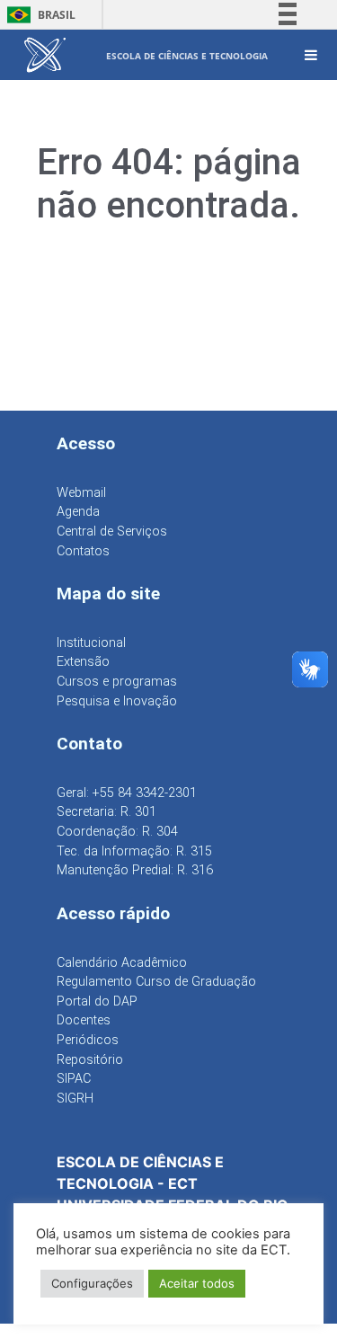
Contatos (83, 551)
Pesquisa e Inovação (117, 701)
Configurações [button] (92, 1283)
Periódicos (88, 1040)
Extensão (83, 661)
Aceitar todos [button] (197, 1283)
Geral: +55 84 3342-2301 (127, 793)
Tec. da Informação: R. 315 (134, 851)
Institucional (91, 643)
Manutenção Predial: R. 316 (135, 870)
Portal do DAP (97, 1001)
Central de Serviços (112, 531)
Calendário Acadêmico (122, 962)
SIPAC (74, 1078)
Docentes (84, 1020)
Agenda (78, 511)
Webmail (81, 493)
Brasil (38, 14)
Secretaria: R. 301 (106, 812)
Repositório (90, 1060)
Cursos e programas (117, 681)
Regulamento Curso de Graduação (156, 981)
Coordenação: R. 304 (117, 831)
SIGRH (75, 1098)
